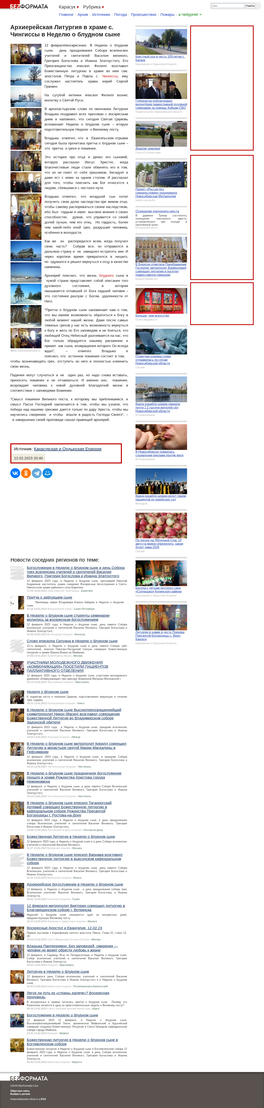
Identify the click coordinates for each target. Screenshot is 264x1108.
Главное (66, 15)
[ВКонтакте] (15, 473)
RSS (43, 1099)
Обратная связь (20, 1090)
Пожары (167, 15)
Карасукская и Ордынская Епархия (67, 449)
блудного (106, 276)
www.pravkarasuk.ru (29, 350)
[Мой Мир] (47, 473)
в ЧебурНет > (190, 15)
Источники (101, 15)
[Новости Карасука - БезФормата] (25, 5)
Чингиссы (110, 76)
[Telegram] (37, 473)
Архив (83, 15)
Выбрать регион (20, 1094)
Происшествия (143, 15)
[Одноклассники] (26, 473)
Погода (120, 15)
